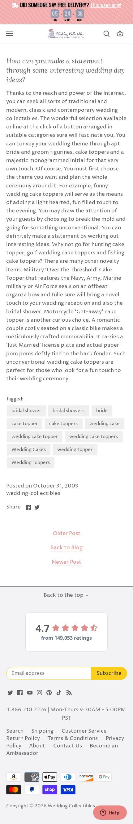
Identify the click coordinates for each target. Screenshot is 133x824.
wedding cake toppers (93, 436)
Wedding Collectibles (71, 806)
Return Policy (23, 738)
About (37, 746)
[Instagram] (39, 692)
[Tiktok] (59, 692)
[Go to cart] (120, 33)
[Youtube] (29, 692)
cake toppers (63, 423)
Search (15, 731)
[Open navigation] (9, 33)
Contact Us (67, 746)
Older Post (66, 533)
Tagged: (15, 399)
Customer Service (84, 731)
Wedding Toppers (30, 462)
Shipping (42, 731)
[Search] (106, 33)
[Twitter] (10, 692)
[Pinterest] (49, 692)
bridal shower (26, 411)
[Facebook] (20, 692)
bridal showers (68, 411)
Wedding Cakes (28, 449)
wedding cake (104, 423)
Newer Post (66, 562)
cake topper (24, 423)
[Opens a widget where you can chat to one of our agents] (110, 813)
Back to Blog (66, 547)
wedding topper (74, 449)
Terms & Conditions (73, 738)
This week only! (105, 5)
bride (102, 411)
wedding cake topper (34, 436)
